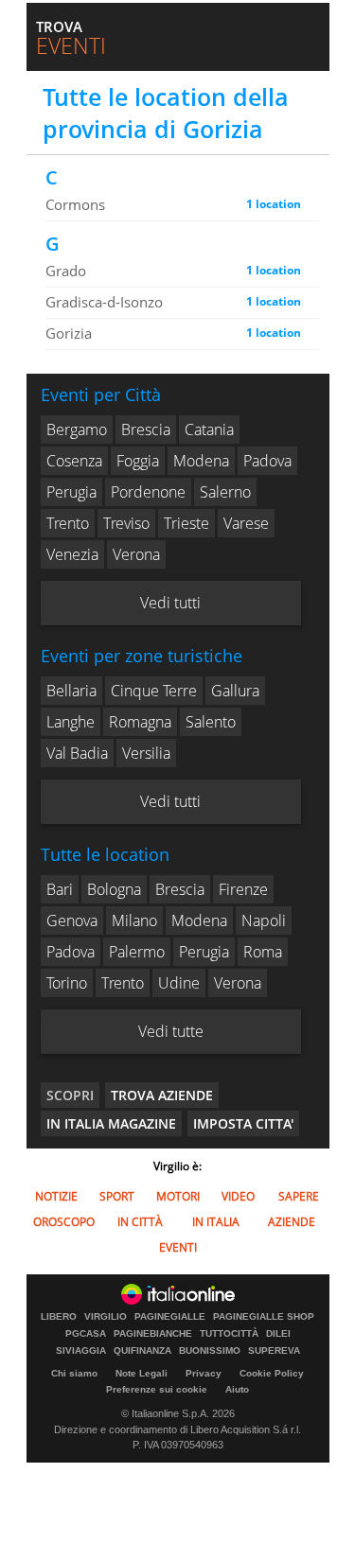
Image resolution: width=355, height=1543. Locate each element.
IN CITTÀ (140, 1222)
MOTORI (178, 1196)
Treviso (126, 523)
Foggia (137, 460)
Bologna (114, 889)
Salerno (225, 492)
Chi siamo (74, 1373)
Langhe (70, 721)
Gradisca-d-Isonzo (104, 301)
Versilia (146, 753)
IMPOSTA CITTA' (243, 1123)
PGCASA (85, 1334)
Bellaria (71, 690)
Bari (59, 889)
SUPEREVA (274, 1351)
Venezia (72, 554)
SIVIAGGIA (81, 1351)
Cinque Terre (154, 690)
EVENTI (178, 1247)
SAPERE (298, 1196)
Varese (246, 523)
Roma (262, 951)
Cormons (75, 204)
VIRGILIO (105, 1317)
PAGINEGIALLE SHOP (263, 1317)
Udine (179, 983)
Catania (209, 429)
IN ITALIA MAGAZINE (111, 1123)
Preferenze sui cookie (156, 1389)
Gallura (235, 690)
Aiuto (237, 1389)
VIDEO (238, 1196)
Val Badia (77, 753)
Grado (65, 270)
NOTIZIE (56, 1196)
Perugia (71, 492)
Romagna (140, 721)
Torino (66, 983)
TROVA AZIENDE (162, 1095)
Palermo (137, 951)
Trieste (186, 523)
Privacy (204, 1373)
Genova (72, 920)
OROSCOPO (64, 1222)
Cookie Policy (272, 1373)
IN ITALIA (216, 1222)
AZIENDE (291, 1222)
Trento (67, 523)
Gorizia (68, 333)
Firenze (243, 889)
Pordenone (148, 492)
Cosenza (74, 460)
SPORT (116, 1196)
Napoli (263, 920)
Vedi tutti (170, 602)
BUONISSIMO (209, 1351)
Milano (134, 920)
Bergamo (76, 429)
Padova (267, 460)
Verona (136, 554)
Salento (211, 721)
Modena (201, 460)
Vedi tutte (171, 1031)
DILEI (278, 1334)
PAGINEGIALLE (169, 1317)
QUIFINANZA (142, 1351)
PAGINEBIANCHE (153, 1334)
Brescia (145, 429)
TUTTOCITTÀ (229, 1334)
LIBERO (59, 1317)
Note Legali (141, 1373)
